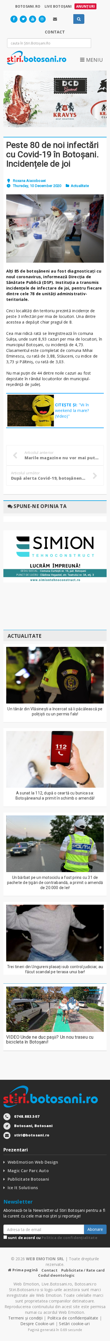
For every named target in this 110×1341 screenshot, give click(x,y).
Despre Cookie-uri (37, 1323)
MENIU (93, 59)
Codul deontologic (56, 1275)
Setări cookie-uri (74, 1323)
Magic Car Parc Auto (28, 1170)
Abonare (95, 1229)
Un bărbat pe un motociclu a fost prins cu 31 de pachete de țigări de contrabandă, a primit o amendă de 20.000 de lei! (55, 882)
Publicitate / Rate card (83, 1270)
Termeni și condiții (25, 1318)
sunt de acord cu (52, 1237)
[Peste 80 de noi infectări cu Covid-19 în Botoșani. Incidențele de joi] (55, 228)
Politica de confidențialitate (69, 1237)
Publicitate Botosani (28, 1179)
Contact (49, 1270)
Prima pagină (25, 1269)
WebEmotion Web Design (33, 1162)
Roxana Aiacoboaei (29, 180)
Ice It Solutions (23, 1187)
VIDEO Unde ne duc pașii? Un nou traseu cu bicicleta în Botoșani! (50, 1039)
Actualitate (80, 186)
